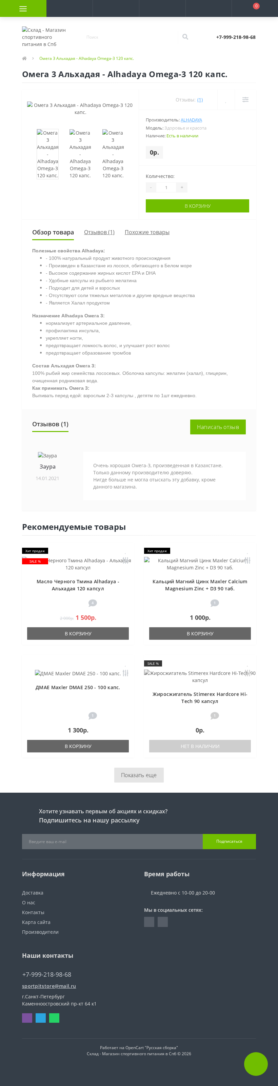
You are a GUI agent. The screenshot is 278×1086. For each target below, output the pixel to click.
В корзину (198, 206)
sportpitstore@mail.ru (49, 986)
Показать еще (139, 775)
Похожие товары (147, 232)
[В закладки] (126, 551)
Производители (40, 932)
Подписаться (229, 841)
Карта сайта (36, 922)
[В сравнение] (125, 561)
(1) (200, 99)
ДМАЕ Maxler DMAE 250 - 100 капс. (78, 687)
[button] (116, 8)
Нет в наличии (200, 746)
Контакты (33, 912)
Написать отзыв (218, 427)
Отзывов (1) (99, 232)
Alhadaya (191, 120)
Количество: (160, 176)
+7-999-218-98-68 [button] (46, 974)
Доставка (32, 892)
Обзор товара (53, 232)
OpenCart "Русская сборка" (151, 1047)
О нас (28, 902)
